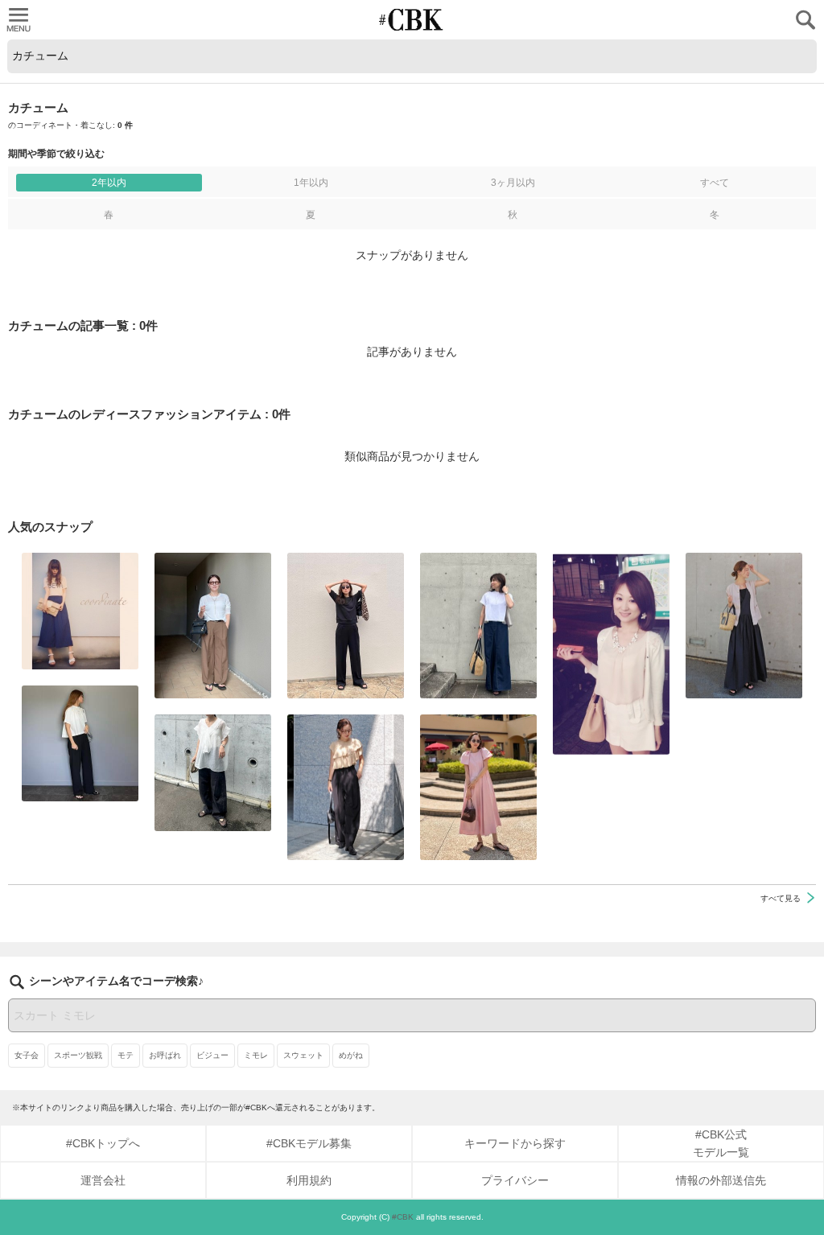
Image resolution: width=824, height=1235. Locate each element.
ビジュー (212, 1055)
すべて (714, 182)
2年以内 (109, 182)
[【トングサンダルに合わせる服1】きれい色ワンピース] (478, 787)
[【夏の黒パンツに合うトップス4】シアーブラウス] (212, 772)
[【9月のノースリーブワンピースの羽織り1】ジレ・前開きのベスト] (744, 625)
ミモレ (256, 1055)
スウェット (303, 1055)
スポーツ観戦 (78, 1055)
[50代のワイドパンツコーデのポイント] (212, 625)
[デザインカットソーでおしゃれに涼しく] (478, 625)
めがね (351, 1055)
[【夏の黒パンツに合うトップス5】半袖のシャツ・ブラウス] (80, 743)
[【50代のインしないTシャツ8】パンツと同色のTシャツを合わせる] (345, 625)
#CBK (403, 1216)
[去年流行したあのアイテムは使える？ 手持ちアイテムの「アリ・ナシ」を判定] (80, 611)
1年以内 (311, 182)
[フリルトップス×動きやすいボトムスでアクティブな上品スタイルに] (345, 787)
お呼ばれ (165, 1055)
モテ (125, 1055)
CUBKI (412, 19)
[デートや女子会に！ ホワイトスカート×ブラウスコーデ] (611, 654)
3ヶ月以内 (513, 182)
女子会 (26, 1055)
